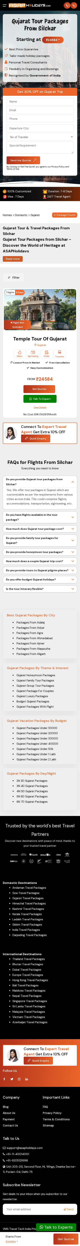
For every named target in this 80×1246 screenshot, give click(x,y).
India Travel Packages (26, 930)
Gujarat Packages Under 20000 (37, 733)
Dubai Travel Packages (26, 970)
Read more (13, 259)
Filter (16, 277)
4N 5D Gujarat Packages (32, 791)
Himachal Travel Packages (29, 903)
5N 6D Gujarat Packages (32, 796)
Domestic (21, 215)
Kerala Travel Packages (27, 914)
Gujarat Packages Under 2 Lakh (36, 759)
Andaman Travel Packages (29, 888)
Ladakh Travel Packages (27, 919)
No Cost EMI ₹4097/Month (40, 414)
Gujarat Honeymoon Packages (36, 675)
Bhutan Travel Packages (27, 964)
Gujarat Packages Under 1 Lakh (36, 754)
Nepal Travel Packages (26, 996)
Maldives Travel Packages (28, 991)
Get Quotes (39, 389)
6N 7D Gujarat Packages (32, 802)
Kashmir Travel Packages (28, 909)
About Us (9, 1113)
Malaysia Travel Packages (28, 1012)
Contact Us (10, 1125)
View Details (40, 407)
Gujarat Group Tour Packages (35, 686)
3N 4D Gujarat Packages (32, 786)
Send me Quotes (20, 160)
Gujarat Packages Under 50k (35, 749)
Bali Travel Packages (25, 985)
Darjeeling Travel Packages (29, 935)
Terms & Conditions (56, 1119)
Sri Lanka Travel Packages (28, 1006)
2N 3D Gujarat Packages (32, 781)
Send (69, 1209)
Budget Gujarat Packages (33, 701)
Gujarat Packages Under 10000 (37, 728)
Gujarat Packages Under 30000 (37, 738)
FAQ (45, 1107)
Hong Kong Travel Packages (30, 980)
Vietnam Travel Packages (28, 1017)
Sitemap (48, 1125)
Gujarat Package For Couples (35, 691)
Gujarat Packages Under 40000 (37, 744)
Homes (7, 215)
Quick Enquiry (37, 438)
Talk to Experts (58, 1227)
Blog (6, 1107)
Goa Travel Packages (25, 893)
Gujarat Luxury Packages (32, 696)
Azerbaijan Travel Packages (29, 1022)
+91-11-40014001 (17, 1154)
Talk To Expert (42, 398)
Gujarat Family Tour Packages (35, 680)
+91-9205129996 (16, 1160)
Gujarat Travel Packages (28, 898)
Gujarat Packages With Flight (35, 707)
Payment (9, 1119)
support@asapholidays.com (25, 1148)
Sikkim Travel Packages (27, 925)
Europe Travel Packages (27, 975)
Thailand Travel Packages (28, 959)
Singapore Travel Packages (29, 1001)
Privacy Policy (52, 1113)
